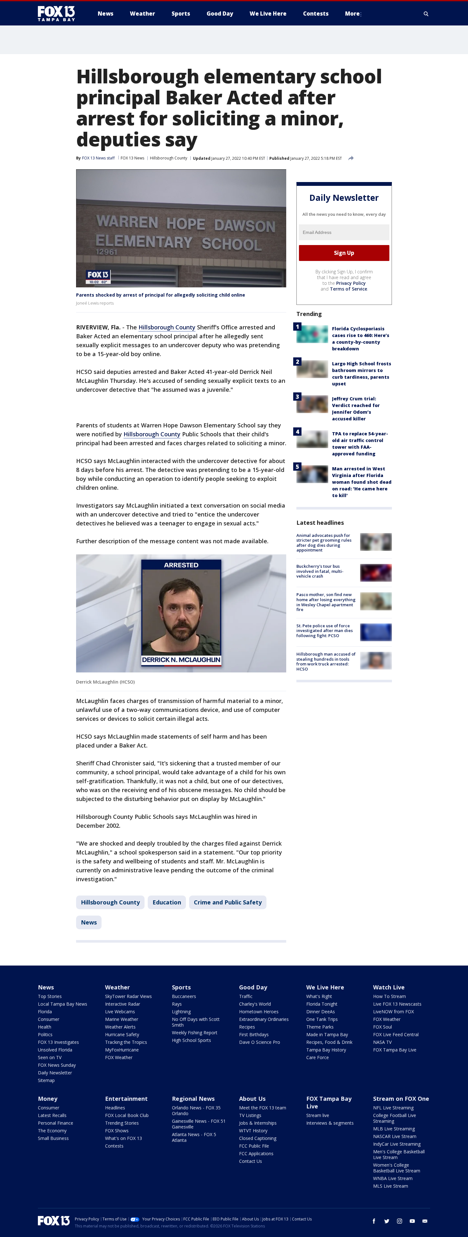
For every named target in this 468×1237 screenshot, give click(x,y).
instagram (399, 1221)
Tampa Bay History (326, 1050)
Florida (45, 1012)
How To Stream (389, 996)
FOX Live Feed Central (396, 1034)
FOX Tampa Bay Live (394, 1050)
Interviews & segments (330, 1123)
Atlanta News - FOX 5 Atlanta (194, 1137)
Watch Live (389, 987)
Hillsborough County (168, 158)
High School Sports (191, 1040)
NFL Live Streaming (393, 1108)
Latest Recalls (52, 1115)
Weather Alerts (120, 1027)
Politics (45, 1034)
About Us (252, 1098)
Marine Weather (121, 1019)
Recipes (247, 1027)
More (352, 13)
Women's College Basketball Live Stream (396, 1168)
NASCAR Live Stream (394, 1136)
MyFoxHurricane (122, 1050)
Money (47, 1098)
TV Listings (250, 1115)
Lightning (181, 1012)
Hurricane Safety (122, 1034)
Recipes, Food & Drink (329, 1042)
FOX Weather (118, 1057)
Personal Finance (55, 1123)
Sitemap (46, 1080)
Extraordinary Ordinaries (264, 1019)
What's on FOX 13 (123, 1138)
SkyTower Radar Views (128, 996)
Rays (177, 1004)
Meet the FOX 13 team (262, 1108)
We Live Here (325, 987)
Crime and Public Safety (228, 902)
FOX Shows (117, 1131)
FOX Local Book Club (127, 1115)
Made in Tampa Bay (327, 1034)
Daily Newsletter (55, 1073)
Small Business (53, 1138)
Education (166, 902)
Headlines (115, 1108)
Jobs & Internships (258, 1123)
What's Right (319, 996)
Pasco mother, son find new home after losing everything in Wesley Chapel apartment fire (326, 602)
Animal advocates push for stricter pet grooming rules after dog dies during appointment (323, 542)
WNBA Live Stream (393, 1178)
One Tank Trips (322, 1019)
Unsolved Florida (55, 1050)
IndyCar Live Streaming (397, 1144)
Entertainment (126, 1098)
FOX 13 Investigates (58, 1042)
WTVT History (253, 1131)
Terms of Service (348, 289)
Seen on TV (49, 1057)
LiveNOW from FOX (393, 1012)
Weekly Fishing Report (194, 1033)
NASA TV (382, 1042)
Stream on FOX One (401, 1098)
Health (44, 1027)
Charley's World (255, 1004)
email (425, 1221)
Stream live (317, 1115)
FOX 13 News (132, 158)
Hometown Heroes (259, 1012)
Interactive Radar (122, 1004)
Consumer (48, 1019)
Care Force (317, 1057)
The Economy (52, 1131)
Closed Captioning (257, 1138)
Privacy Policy (351, 283)
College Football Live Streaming (394, 1118)
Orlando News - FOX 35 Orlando (196, 1110)
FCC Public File (254, 1146)
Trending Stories (122, 1123)
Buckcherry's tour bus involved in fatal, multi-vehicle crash (320, 571)
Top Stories (50, 996)
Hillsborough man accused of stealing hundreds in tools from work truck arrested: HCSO (326, 661)
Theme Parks (320, 1027)
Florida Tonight (321, 1004)
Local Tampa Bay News (62, 1004)
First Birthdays (254, 1034)
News (89, 922)
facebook (374, 1221)
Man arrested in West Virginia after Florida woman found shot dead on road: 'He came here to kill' (362, 482)
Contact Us (250, 1161)
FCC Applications (256, 1153)
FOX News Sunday (57, 1065)
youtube (412, 1221)
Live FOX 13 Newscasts (397, 1004)
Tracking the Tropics (126, 1042)
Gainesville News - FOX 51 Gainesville (199, 1124)
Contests (114, 1146)
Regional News (193, 1098)
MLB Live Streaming (394, 1129)
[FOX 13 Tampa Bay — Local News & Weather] (59, 13)
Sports (181, 987)
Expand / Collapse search (426, 13)
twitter (387, 1221)
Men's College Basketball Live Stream (399, 1154)
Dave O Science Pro (259, 1042)
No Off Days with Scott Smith (196, 1022)
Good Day (253, 987)
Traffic (245, 996)
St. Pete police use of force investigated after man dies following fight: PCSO (324, 630)
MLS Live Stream (390, 1186)
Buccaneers (184, 996)
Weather (117, 987)
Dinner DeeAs (320, 1012)
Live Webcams (120, 1012)
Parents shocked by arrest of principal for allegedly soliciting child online (160, 295)
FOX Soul (382, 1027)
